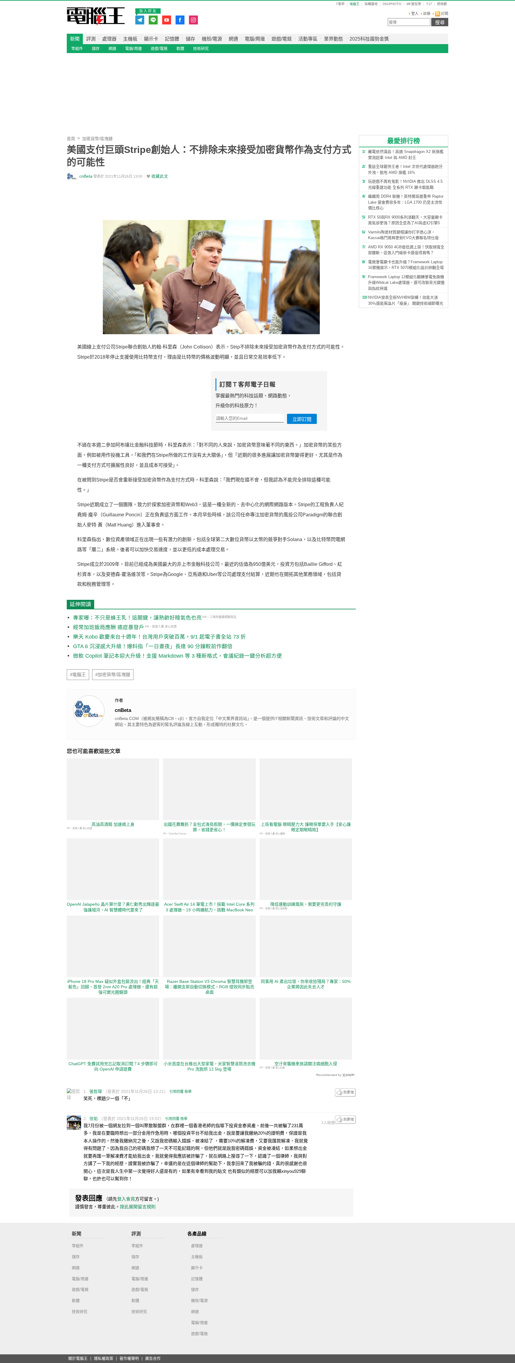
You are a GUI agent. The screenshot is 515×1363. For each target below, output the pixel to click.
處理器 (109, 38)
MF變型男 (414, 4)
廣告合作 (153, 1359)
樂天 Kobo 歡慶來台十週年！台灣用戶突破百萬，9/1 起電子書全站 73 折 (159, 637)
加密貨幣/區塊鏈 (97, 139)
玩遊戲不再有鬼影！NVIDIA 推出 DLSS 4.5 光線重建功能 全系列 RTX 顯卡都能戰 (405, 184)
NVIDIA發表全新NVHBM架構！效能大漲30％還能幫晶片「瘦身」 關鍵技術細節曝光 (405, 300)
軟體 (180, 48)
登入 (414, 14)
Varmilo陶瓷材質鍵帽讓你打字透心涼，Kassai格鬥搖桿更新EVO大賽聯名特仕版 (403, 235)
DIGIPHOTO (392, 4)
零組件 (77, 48)
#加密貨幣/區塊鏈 (112, 674)
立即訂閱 (301, 419)
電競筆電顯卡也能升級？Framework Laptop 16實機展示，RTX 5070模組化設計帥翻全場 (406, 265)
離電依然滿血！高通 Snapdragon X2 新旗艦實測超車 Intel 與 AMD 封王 (405, 154)
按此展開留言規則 (138, 1206)
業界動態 (333, 38)
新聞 (75, 38)
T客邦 (340, 4)
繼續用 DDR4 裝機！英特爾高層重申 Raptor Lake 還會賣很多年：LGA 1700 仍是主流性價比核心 (405, 202)
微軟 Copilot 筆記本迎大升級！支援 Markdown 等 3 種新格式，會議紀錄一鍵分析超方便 (177, 656)
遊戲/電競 (282, 38)
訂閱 (444, 14)
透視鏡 (442, 4)
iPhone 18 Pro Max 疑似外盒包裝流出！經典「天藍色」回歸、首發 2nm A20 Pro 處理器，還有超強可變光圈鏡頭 (113, 987)
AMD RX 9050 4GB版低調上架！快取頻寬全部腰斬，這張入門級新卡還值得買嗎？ (406, 250)
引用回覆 (176, 1092)
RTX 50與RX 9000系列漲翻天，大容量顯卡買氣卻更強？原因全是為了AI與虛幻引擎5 (405, 220)
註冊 (426, 14)
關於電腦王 (78, 1359)
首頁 (71, 139)
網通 (233, 38)
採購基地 (371, 4)
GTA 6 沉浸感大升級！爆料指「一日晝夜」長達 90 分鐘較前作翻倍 (152, 646)
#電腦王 (78, 674)
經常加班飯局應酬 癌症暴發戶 (108, 627)
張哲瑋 (95, 1091)
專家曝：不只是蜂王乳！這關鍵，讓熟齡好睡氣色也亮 (137, 618)
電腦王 (96, 16)
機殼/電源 (212, 38)
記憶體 (172, 38)
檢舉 (188, 1092)
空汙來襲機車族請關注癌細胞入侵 (305, 1063)
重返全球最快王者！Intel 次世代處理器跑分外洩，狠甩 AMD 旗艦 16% (405, 169)
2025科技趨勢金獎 (369, 38)
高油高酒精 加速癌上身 (112, 824)
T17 (429, 4)
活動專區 (307, 38)
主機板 (130, 38)
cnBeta (85, 176)
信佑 (93, 1118)
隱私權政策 (103, 1359)
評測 (91, 38)
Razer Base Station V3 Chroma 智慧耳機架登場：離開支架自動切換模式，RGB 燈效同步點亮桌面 (209, 987)
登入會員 (126, 1198)
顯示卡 (151, 38)
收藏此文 (159, 176)
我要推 (345, 1092)
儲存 (190, 38)
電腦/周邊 (255, 38)
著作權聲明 (129, 1359)
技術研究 (201, 48)
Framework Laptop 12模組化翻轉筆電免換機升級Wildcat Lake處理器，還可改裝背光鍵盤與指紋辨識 (406, 283)
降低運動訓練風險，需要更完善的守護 (305, 904)
